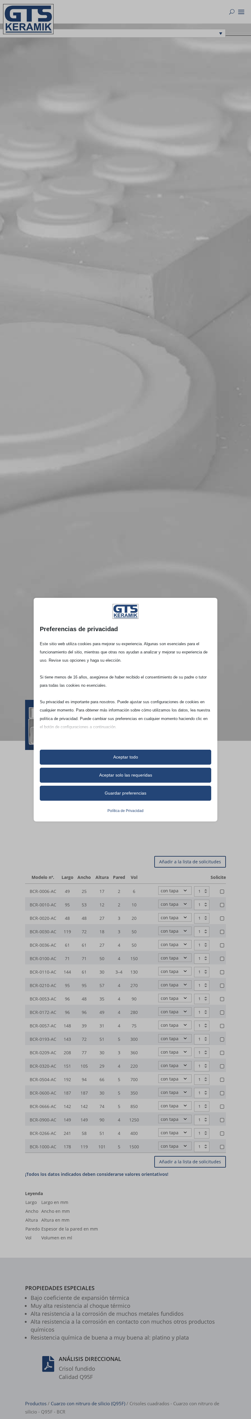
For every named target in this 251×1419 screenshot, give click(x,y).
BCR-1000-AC (43, 1147)
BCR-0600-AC (43, 1093)
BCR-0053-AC (43, 999)
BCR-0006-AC (43, 891)
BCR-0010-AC (43, 905)
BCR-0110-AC (43, 972)
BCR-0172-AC (43, 1012)
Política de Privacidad (125, 811)
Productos (36, 1403)
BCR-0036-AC (43, 945)
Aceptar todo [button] (125, 757)
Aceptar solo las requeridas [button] (125, 775)
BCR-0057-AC (43, 1026)
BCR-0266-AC (43, 1133)
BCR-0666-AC (43, 1106)
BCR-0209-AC (43, 1052)
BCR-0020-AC (43, 918)
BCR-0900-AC (43, 1120)
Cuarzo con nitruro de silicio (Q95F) (88, 1403)
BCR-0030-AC (43, 931)
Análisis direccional (90, 1358)
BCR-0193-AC (43, 1039)
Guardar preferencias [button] (125, 793)
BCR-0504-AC (43, 1079)
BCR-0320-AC (43, 1066)
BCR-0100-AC (43, 958)
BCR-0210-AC (43, 985)
